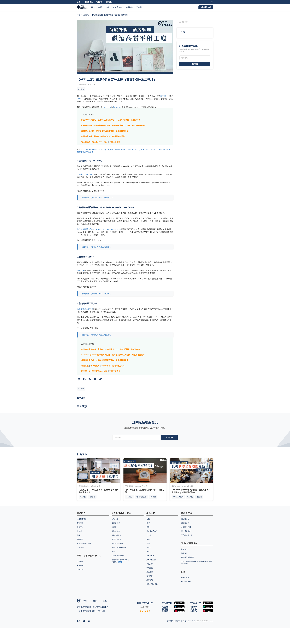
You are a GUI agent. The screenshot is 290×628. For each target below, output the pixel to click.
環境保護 (80, 561)
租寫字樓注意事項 (88, 120)
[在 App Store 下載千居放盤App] (208, 603)
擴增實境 (184, 553)
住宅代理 (115, 519)
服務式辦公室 (116, 535)
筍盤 (148, 543)
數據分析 (184, 549)
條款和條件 (170, 621)
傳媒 (78, 535)
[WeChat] (90, 379)
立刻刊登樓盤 (205, 7)
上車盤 (148, 535)
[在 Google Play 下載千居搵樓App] (179, 606)
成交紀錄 (109, 2)
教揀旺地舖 (105, 136)
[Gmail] (95, 379)
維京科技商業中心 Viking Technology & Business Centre (99, 229)
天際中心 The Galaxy (85, 174)
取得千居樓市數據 (118, 556)
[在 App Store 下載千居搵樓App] (179, 603)
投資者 (79, 531)
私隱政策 (178, 621)
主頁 (78, 15)
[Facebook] (84, 379)
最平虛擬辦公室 (122, 131)
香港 (78, 2)
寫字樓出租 (185, 519)
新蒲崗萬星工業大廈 (85, 152)
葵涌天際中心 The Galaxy (96, 149)
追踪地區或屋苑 (152, 584)
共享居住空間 (151, 560)
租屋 (100, 7)
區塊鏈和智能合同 (187, 557)
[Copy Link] (100, 379)
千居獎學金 (81, 547)
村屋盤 (148, 547)
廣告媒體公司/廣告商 (119, 547)
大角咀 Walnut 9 (163, 149)
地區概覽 (149, 572)
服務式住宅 (117, 7)
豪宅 (148, 539)
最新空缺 (80, 527)
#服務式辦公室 (141, 497)
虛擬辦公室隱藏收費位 (105, 131)
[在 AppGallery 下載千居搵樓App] (179, 610)
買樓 (93, 7)
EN (212, 2)
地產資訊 (99, 2)
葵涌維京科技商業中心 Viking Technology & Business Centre (131, 149)
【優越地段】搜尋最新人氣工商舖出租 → (96, 197)
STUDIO (80, 99)
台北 (95, 601)
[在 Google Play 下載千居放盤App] (208, 606)
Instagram (117, 107)
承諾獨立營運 (82, 519)
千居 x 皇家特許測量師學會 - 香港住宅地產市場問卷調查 (196, 562)
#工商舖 (81, 89)
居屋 (148, 551)
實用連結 (149, 576)
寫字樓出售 (185, 523)
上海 (105, 601)
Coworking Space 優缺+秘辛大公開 (95, 125)
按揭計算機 (89, 2)
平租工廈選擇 (114, 142)
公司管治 (80, 569)
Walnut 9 (80, 270)
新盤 (107, 7)
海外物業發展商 (117, 543)
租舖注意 (85, 136)
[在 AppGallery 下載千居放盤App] (208, 610)
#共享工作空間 (178, 497)
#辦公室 (92, 497)
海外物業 (129, 7)
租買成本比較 (186, 581)
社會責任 (80, 565)
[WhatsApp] (79, 379)
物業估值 (149, 568)
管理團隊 (80, 523)
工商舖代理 (116, 523)
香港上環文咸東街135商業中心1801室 (92, 607)
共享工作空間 (116, 539)
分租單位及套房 (152, 531)
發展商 (114, 527)
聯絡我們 (80, 539)
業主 (113, 551)
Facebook (107, 107)
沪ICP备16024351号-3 (188, 621)
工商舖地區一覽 (186, 535)
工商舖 (139, 7)
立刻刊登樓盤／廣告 (84, 543)
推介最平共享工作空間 (121, 125)
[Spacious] (82, 7)
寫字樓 (163, 96)
